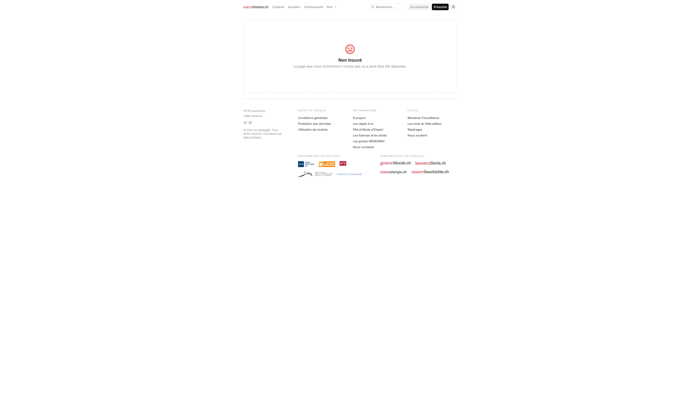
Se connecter (419, 7)
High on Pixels (252, 137)
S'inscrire (440, 7)
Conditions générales (313, 118)
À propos (359, 118)
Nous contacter (363, 147)
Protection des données (314, 123)
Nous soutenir (417, 135)
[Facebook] (245, 122)
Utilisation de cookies (313, 129)
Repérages (415, 129)
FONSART (264, 130)
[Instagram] (250, 122)
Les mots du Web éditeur (425, 123)
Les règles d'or (363, 123)
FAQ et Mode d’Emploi (368, 129)
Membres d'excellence (423, 118)
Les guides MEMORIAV (369, 141)
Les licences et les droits (370, 135)
